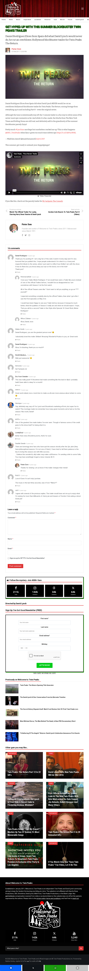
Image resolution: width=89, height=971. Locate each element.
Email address (44, 635)
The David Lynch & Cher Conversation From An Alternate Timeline (42, 697)
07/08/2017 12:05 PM (19, 51)
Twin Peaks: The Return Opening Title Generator (37, 685)
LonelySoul (19, 433)
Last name (44, 627)
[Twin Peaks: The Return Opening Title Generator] (11, 688)
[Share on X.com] (33, 968)
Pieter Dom (16, 49)
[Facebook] (22, 235)
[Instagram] (29, 235)
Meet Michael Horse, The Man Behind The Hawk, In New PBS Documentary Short (48, 721)
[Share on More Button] (77, 968)
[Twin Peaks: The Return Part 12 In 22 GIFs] (24, 765)
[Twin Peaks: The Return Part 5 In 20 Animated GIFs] (65, 825)
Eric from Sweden (21, 377)
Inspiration (12, 753)
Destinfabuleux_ (21, 355)
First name (45, 618)
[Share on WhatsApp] (55, 968)
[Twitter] (26, 235)
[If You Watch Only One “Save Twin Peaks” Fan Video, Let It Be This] (65, 855)
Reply (18, 272)
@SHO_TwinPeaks (12, 133)
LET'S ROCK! (44, 665)
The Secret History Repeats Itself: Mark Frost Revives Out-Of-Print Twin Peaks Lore (49, 709)
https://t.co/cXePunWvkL (66, 133)
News (51, 753)
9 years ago (31, 256)
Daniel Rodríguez (21, 256)
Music (10, 813)
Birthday (44, 644)
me (40, 961)
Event (10, 843)
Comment (12, 518)
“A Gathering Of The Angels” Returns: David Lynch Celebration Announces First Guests (50, 733)
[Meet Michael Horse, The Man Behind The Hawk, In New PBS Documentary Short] (11, 724)
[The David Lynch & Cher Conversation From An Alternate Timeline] (11, 700)
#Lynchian (20, 130)
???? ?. (17, 390)
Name (10, 539)
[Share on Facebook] (10, 968)
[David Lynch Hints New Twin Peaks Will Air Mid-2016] (65, 765)
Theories (11, 783)
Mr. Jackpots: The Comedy (52, 201)
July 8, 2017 (40, 139)
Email (10, 548)
